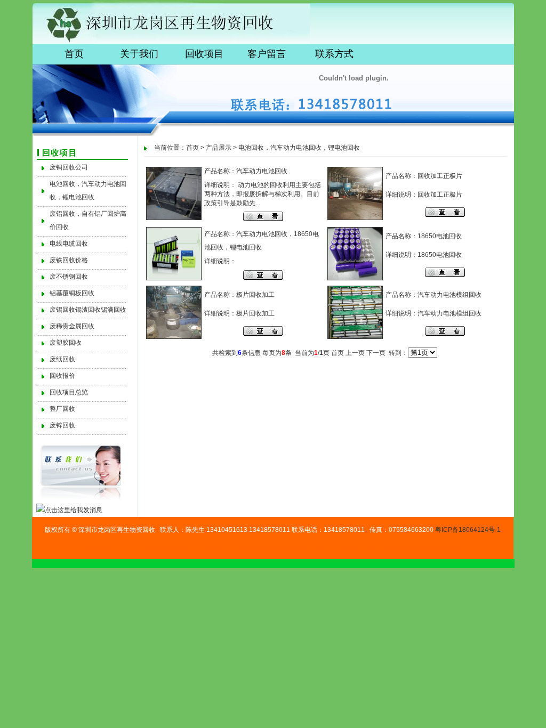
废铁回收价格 (69, 260)
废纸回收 (62, 359)
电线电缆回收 (69, 243)
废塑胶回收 (66, 342)
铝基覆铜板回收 (72, 293)
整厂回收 (62, 408)
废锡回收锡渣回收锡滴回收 (88, 309)
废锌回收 (62, 425)
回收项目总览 (69, 392)
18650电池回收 (439, 236)
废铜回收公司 (69, 167)
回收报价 (62, 375)
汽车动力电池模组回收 (449, 294)
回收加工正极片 (439, 176)
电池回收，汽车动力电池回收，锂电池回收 (299, 147)
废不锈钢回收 (69, 276)
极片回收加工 (255, 294)
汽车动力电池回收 (261, 171)
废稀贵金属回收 (72, 326)
